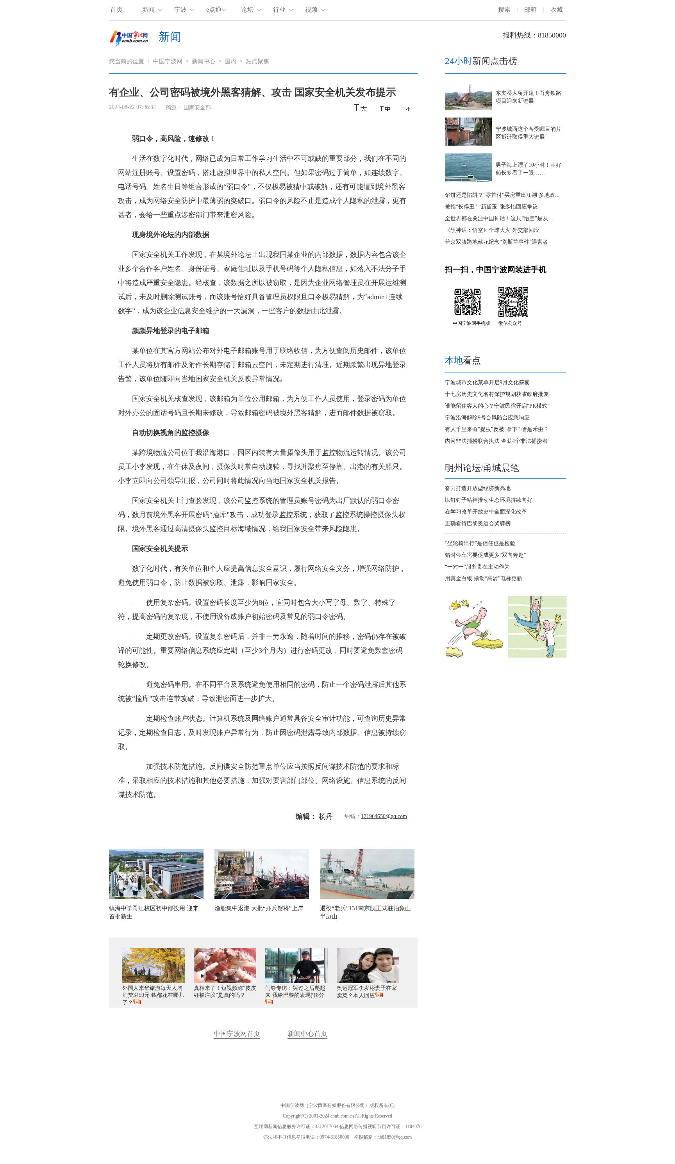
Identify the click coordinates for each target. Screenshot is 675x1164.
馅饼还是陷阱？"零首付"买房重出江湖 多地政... (502, 195)
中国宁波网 (167, 61)
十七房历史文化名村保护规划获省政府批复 (497, 394)
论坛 (247, 9)
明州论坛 (463, 468)
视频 (311, 9)
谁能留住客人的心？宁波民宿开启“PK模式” (497, 406)
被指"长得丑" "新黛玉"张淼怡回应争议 (491, 207)
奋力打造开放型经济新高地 (478, 488)
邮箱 (530, 9)
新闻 (148, 9)
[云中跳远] (474, 656)
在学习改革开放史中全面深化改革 (486, 512)
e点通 (213, 9)
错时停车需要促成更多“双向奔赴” (485, 555)
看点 (463, 360)
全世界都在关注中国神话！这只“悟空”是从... (499, 218)
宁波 (180, 9)
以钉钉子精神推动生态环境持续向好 (488, 500)
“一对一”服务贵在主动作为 (477, 567)
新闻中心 (203, 61)
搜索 (504, 9)
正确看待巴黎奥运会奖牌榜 (478, 523)
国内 (230, 61)
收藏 (556, 9)
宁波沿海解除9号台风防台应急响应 (487, 418)
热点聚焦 (257, 61)
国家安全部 (197, 108)
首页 (116, 9)
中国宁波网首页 (237, 1033)
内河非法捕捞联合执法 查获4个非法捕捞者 (496, 441)
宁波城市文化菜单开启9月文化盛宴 (487, 382)
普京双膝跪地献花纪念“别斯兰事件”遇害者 (496, 242)
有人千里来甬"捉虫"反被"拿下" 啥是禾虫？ (497, 429)
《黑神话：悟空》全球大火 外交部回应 (492, 230)
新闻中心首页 (307, 1033)
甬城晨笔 (501, 468)
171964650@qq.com (384, 816)
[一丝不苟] (537, 656)
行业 (279, 9)
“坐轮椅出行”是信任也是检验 (480, 543)
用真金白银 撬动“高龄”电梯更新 (483, 578)
